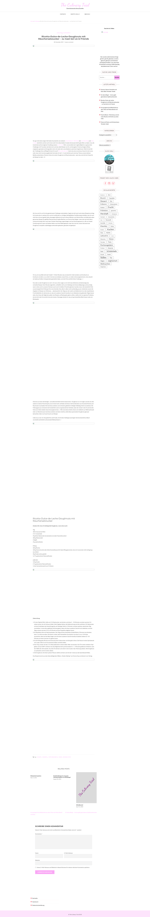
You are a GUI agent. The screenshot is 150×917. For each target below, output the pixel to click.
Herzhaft (104, 213)
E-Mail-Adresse (68, 853)
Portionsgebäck (53, 757)
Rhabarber (110, 248)
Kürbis (108, 232)
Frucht (111, 207)
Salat (101, 251)
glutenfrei (113, 210)
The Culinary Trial (75, 4)
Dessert (39, 757)
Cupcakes (112, 198)
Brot (109, 195)
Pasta (109, 242)
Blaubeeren (102, 195)
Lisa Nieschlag (85, 141)
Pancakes (102, 242)
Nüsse (111, 239)
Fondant (102, 207)
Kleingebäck (66, 32)
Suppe (109, 254)
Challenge (36, 21)
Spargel (102, 254)
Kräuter (102, 229)
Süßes (60, 757)
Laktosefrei (104, 236)
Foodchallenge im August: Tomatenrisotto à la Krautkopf (61, 776)
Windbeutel (79, 805)
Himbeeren (114, 214)
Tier (111, 258)
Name (36, 853)
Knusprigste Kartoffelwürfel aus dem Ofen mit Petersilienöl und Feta (109, 109)
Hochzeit (102, 217)
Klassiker (103, 226)
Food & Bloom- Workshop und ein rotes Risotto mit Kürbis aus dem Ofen (110, 116)
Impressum (35, 901)
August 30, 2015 (57, 779)
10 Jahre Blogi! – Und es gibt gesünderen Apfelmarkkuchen (81, 812)
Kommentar (38, 834)
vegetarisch (112, 261)
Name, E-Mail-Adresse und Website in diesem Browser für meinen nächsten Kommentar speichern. (63, 867)
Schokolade (112, 251)
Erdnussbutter (113, 204)
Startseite (63, 14)
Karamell (45, 757)
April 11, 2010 (79, 806)
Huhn (101, 220)
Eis (111, 201)
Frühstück (104, 210)
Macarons (103, 239)
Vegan (102, 261)
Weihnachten (67, 757)
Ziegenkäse (103, 266)
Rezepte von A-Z (75, 14)
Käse (101, 232)
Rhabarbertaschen (35, 776)
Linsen (112, 235)
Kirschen (110, 223)
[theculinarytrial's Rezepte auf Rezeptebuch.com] (109, 166)
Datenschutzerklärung (38, 905)
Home (31, 21)
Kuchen (110, 229)
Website (37, 860)
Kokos (112, 226)
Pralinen (102, 248)
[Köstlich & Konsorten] (109, 155)
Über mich (87, 14)
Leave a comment (69, 42)
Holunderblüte (111, 217)
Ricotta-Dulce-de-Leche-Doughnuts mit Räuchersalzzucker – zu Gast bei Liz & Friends (110, 102)
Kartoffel (102, 223)
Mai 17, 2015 (33, 777)
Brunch (103, 198)
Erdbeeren (103, 204)
